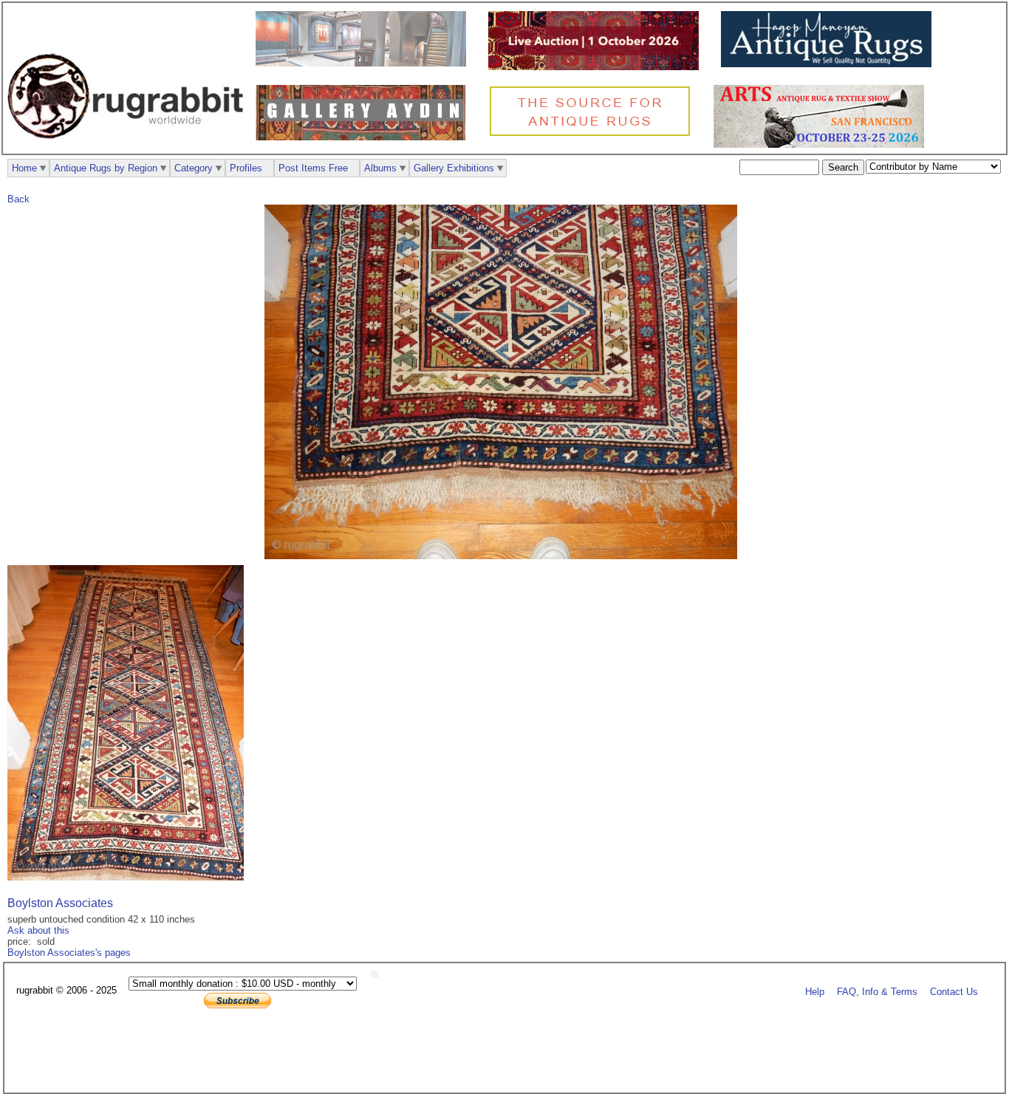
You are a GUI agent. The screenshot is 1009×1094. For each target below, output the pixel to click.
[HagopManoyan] (830, 63)
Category (193, 168)
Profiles (246, 168)
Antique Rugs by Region (105, 168)
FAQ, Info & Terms (877, 990)
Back (18, 199)
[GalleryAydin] (364, 63)
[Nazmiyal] (593, 134)
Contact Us (954, 990)
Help (814, 990)
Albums (380, 168)
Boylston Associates (60, 903)
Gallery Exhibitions (454, 168)
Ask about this (38, 930)
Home (24, 168)
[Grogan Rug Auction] (597, 66)
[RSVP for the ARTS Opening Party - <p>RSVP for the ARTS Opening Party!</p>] (378, 974)
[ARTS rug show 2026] (822, 144)
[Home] (129, 146)
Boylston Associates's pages (69, 952)
